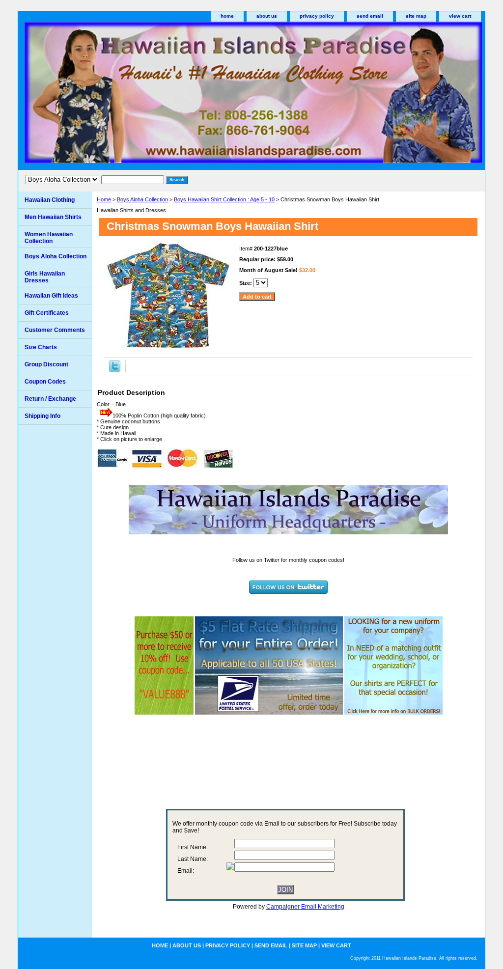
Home (104, 199)
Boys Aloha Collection (142, 199)
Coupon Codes (45, 381)
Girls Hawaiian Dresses (45, 277)
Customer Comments (55, 330)
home (227, 16)
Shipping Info (42, 416)
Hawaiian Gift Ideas (51, 295)
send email (370, 16)
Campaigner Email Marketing (305, 906)
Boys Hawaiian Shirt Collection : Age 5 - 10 (224, 199)
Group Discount (46, 364)
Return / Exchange (50, 398)
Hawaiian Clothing (50, 199)
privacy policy (317, 16)
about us (266, 16)
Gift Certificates (47, 312)
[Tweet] (114, 370)
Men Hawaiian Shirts (53, 217)
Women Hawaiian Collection (49, 238)
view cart (460, 16)
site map (416, 16)
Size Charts (41, 347)
